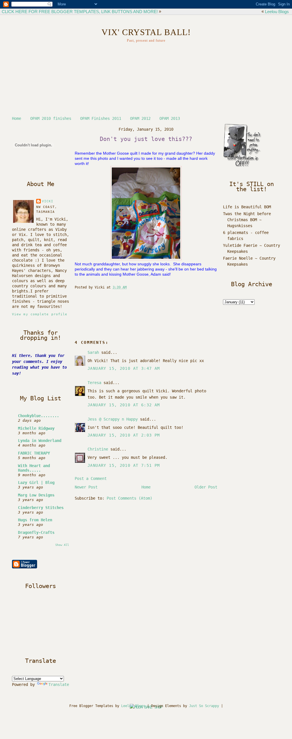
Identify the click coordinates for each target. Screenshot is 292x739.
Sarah (93, 352)
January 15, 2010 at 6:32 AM (124, 405)
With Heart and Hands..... (34, 468)
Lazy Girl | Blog (36, 482)
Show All (62, 544)
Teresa (94, 382)
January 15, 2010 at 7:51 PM (124, 465)
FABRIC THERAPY (34, 453)
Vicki (48, 201)
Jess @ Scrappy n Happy (113, 419)
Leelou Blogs (277, 11)
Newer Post (86, 487)
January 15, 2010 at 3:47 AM (124, 368)
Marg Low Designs (36, 495)
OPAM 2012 (140, 118)
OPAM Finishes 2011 (100, 118)
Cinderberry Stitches (41, 507)
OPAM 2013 (169, 118)
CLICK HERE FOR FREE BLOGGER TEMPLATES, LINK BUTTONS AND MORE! (80, 11)
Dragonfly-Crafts (36, 532)
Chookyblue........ (38, 415)
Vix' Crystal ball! (146, 32)
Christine (98, 449)
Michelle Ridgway (36, 428)
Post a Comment (91, 478)
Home (16, 118)
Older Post (205, 487)
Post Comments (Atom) (129, 498)
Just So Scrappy (204, 706)
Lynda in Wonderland (39, 440)
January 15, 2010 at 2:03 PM (124, 435)
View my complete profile (39, 314)
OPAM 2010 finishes (50, 118)
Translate (58, 684)
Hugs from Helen (35, 520)
